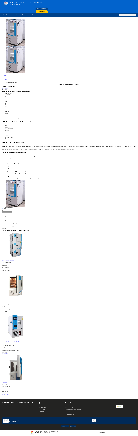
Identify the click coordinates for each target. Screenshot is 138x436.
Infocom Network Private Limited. (49, 432)
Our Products (23, 14)
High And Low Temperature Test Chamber (11, 341)
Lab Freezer (4, 382)
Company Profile (14, 14)
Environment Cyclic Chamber (71, 405)
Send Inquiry (42, 11)
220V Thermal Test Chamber (8, 260)
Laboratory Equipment (9, 80)
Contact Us (31, 14)
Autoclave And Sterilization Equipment (72, 412)
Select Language (102, 432)
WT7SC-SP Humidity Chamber (8, 301)
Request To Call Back (6, 76)
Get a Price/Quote (5, 88)
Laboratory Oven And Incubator (71, 411)
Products (6, 79)
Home (6, 78)
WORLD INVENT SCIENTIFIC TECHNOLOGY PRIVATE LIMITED (27, 3)
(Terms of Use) (56, 431)
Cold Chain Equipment (70, 414)
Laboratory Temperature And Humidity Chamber (74, 409)
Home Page (5, 14)
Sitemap (41, 413)
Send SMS (74, 426)
